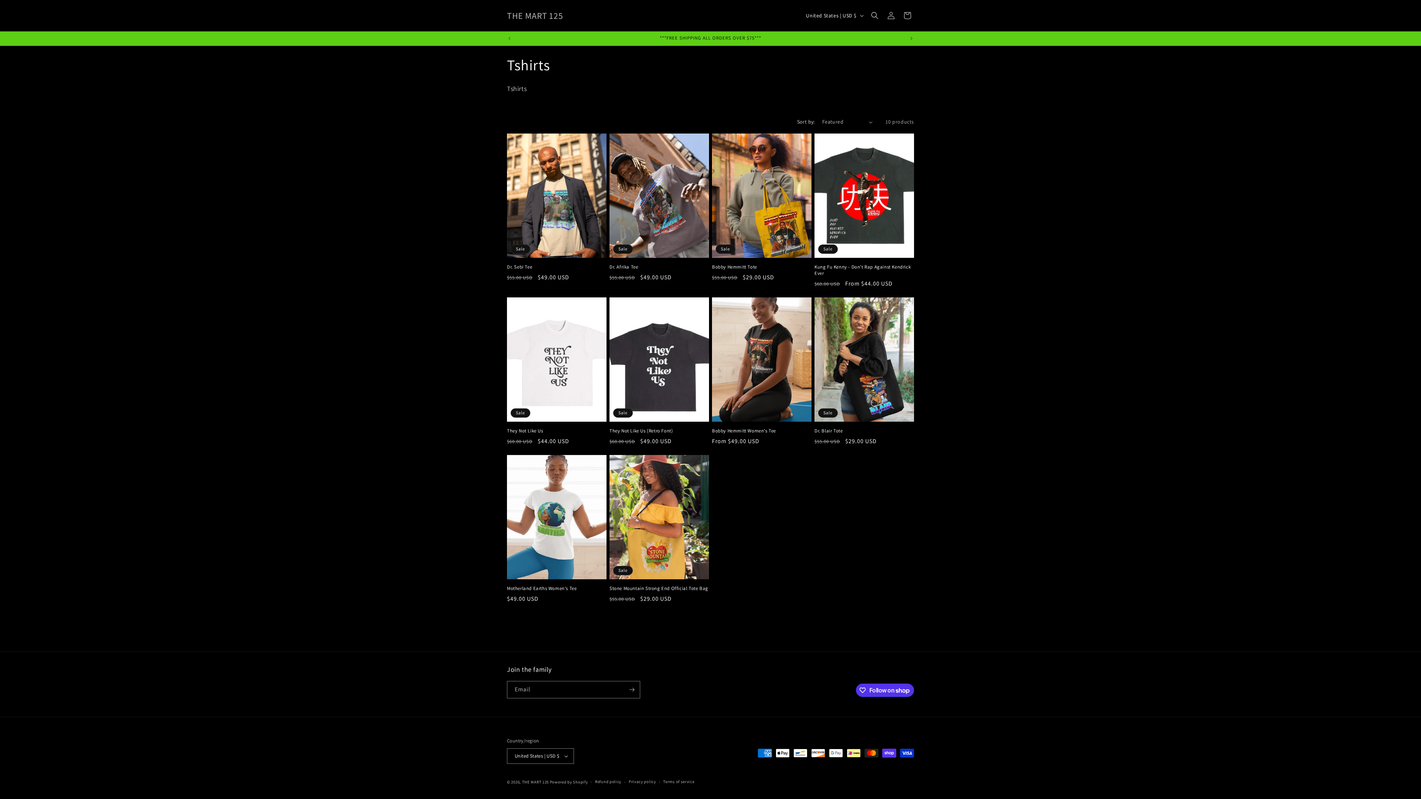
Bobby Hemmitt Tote (734, 267)
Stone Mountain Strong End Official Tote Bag (658, 588)
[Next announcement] (911, 38)
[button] (875, 15)
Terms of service (678, 781)
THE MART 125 (535, 782)
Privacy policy (642, 781)
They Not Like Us (525, 431)
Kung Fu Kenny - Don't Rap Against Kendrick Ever (862, 270)
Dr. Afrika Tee (623, 267)
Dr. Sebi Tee (519, 267)
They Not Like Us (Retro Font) (641, 431)
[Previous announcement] (509, 38)
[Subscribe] (632, 689)
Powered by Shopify (569, 782)
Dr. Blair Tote (828, 431)
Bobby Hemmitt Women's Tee (744, 431)
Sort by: (806, 121)
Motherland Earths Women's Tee (542, 588)
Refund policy (608, 781)
